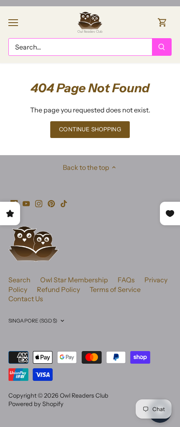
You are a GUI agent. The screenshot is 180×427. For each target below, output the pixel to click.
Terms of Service (115, 289)
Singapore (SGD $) (32, 321)
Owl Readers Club (84, 395)
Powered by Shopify (36, 404)
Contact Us (25, 298)
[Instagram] (38, 202)
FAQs (126, 280)
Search (19, 280)
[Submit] (161, 47)
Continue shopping (90, 129)
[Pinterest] (51, 202)
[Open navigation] (13, 22)
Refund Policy (58, 289)
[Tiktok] (63, 202)
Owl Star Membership (74, 280)
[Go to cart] (162, 22)
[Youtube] (26, 202)
